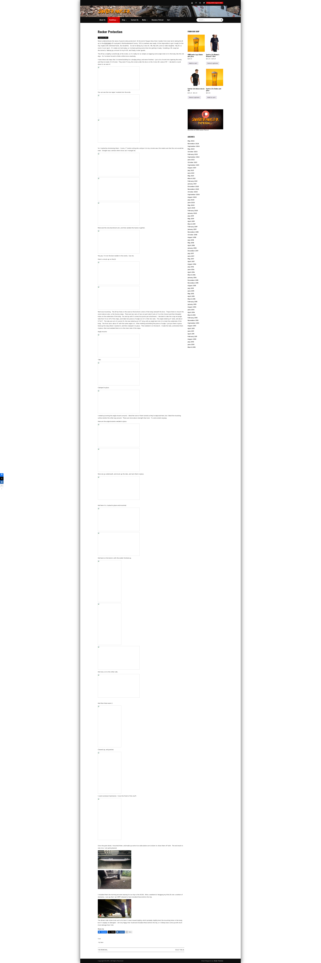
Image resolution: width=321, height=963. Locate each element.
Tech (99, 938)
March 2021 (191, 178)
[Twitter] (2, 478)
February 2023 (193, 154)
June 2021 (191, 173)
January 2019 (192, 229)
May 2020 (191, 205)
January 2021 (192, 184)
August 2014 (192, 307)
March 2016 (192, 275)
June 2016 (191, 269)
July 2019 (191, 216)
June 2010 (191, 344)
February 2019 (192, 226)
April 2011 (191, 334)
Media (144, 20)
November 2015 (193, 283)
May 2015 (191, 293)
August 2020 (192, 197)
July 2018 (191, 240)
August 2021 (192, 168)
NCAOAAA (107, 43)
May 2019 (191, 218)
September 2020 (194, 194)
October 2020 (193, 192)
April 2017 (191, 261)
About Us (102, 20)
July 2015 (191, 288)
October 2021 (192, 162)
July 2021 (191, 170)
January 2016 (192, 277)
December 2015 (193, 280)
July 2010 (191, 342)
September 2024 (194, 146)
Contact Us (134, 20)
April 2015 (191, 296)
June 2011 (191, 331)
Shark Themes (218, 961)
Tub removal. (103, 950)
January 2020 (192, 213)
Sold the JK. (179, 950)
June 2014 (191, 310)
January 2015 (192, 304)
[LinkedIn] (2, 482)
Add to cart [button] (193, 63)
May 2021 (191, 176)
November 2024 (193, 143)
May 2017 (191, 259)
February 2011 (192, 336)
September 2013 (193, 323)
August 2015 (192, 285)
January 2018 (192, 248)
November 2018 (193, 232)
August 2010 (192, 339)
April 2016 (191, 272)
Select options (212, 63)
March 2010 (192, 347)
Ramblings (112, 20)
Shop (123, 20)
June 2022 (191, 160)
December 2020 (193, 186)
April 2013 (191, 328)
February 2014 (193, 318)
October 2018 (192, 235)
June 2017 (191, 256)
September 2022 (193, 157)
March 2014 (192, 315)
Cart (168, 20)
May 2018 (191, 243)
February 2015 (192, 301)
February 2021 (192, 181)
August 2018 (192, 237)
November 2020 (193, 189)
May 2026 (191, 141)
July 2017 (191, 253)
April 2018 (191, 245)
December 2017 (193, 251)
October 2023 (192, 151)
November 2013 (193, 320)
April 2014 (191, 312)
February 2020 (193, 210)
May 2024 (191, 149)
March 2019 (192, 224)
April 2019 (191, 221)
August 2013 (192, 326)
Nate (102, 942)
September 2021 (193, 165)
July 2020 (191, 200)
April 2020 (191, 208)
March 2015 (191, 299)
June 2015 (191, 291)
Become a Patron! (158, 20)
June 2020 (191, 202)
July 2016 (191, 267)
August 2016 (192, 264)
